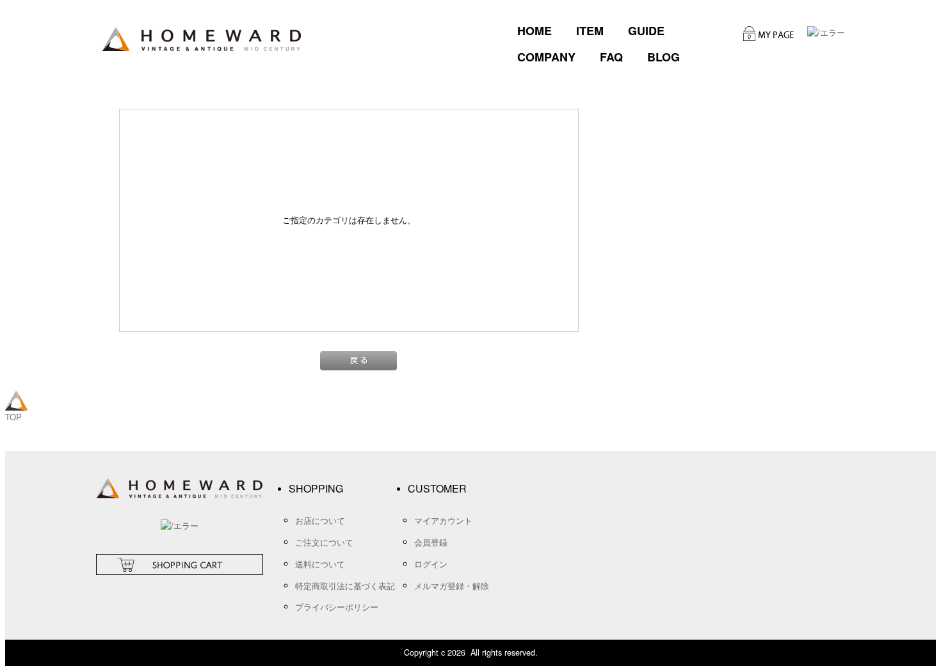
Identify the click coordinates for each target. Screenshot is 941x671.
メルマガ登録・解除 (451, 586)
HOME (534, 31)
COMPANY (546, 57)
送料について (320, 564)
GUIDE (646, 31)
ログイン (430, 564)
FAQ (611, 57)
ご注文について (324, 542)
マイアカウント (443, 520)
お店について (320, 520)
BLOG (663, 57)
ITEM (590, 31)
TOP (13, 417)
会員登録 (430, 542)
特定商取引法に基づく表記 (345, 586)
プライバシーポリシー (336, 607)
